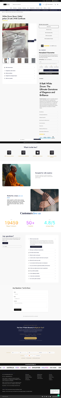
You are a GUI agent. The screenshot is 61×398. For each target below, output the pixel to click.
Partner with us (51, 377)
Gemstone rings (27, 375)
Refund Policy (39, 375)
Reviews (50, 378)
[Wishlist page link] (43, 4)
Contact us (50, 379)
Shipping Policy (39, 374)
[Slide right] (35, 56)
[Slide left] (33, 56)
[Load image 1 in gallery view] (12, 60)
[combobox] (26, 4)
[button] (57, 4)
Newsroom (50, 375)
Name (15, 292)
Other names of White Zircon (44, 131)
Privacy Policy (39, 377)
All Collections (27, 379)
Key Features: (41, 111)
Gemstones (27, 374)
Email (14, 296)
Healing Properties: (42, 117)
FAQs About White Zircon (43, 128)
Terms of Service (40, 378)
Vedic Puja (27, 378)
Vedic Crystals (6, 396)
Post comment (17, 309)
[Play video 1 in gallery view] (5, 60)
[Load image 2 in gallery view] (19, 60)
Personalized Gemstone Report (36, 246)
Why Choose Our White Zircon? (44, 120)
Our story (50, 374)
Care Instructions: (42, 123)
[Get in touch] (55, 4)
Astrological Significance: (43, 114)
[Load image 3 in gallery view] (26, 60)
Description (41, 78)
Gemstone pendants (28, 377)
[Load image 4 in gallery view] (33, 60)
